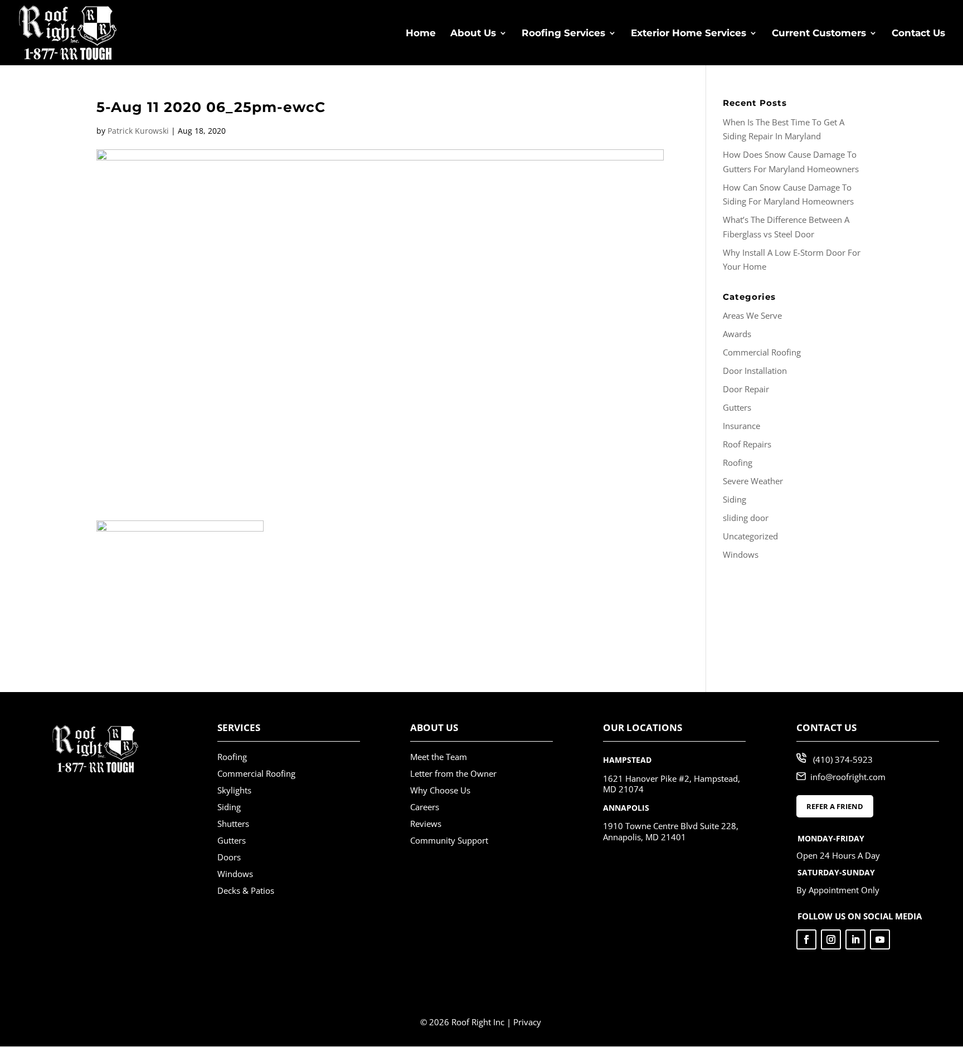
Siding (734, 499)
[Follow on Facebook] (806, 939)
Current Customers (819, 33)
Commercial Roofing (762, 352)
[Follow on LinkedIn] (855, 939)
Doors (229, 857)
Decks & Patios (245, 890)
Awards (737, 333)
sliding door (746, 517)
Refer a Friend (834, 806)
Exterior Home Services (688, 33)
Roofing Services (563, 33)
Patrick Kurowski (138, 130)
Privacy (527, 1021)
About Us (473, 33)
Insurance (741, 425)
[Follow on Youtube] (880, 939)
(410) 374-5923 (843, 759)
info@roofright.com (848, 776)
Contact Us (918, 33)
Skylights (234, 790)
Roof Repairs (747, 444)
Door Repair (746, 389)
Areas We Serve (752, 315)
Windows (740, 554)
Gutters (737, 407)
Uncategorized (750, 536)
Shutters (233, 823)
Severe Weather (753, 480)
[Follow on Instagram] (831, 939)
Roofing (737, 462)
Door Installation (755, 370)
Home (421, 33)
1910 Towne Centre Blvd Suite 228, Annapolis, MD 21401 (670, 831)
